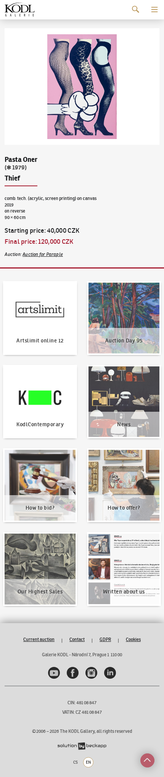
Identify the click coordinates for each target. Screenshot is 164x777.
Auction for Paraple (43, 254)
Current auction (39, 639)
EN (88, 762)
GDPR (105, 639)
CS (75, 762)
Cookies (133, 639)
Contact (77, 639)
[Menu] (154, 10)
